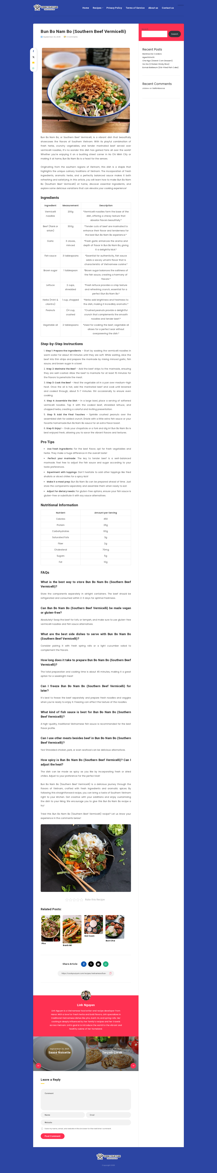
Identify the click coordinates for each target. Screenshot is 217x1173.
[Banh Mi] (72, 927)
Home (86, 8)
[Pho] (51, 927)
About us (153, 8)
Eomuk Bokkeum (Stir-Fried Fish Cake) (160, 67)
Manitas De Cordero (152, 54)
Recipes (97, 8)
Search (145, 29)
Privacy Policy (114, 8)
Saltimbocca (158, 88)
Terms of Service (135, 8)
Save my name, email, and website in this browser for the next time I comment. (78, 1128)
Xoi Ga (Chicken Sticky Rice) (155, 64)
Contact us (168, 8)
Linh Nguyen (86, 1005)
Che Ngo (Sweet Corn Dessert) (157, 60)
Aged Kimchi (148, 57)
